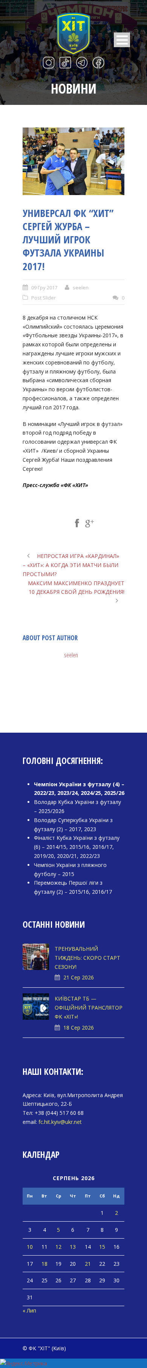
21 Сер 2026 (78, 977)
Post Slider (43, 297)
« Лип (29, 1310)
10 (30, 1246)
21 (88, 1263)
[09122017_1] (73, 161)
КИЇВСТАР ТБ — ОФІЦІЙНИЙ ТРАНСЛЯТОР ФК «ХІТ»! (88, 1007)
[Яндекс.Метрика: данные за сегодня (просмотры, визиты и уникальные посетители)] (23, 1363)
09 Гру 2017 (44, 287)
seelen (81, 287)
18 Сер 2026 (78, 1027)
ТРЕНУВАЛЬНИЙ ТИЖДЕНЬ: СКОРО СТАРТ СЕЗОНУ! (87, 957)
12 (58, 1246)
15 (102, 1246)
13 (73, 1246)
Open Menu (122, 39)
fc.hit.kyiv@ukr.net (60, 1121)
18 (44, 1263)
